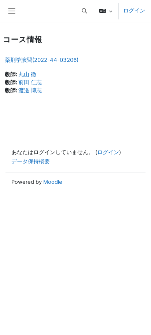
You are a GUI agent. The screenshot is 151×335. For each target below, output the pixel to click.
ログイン (134, 10)
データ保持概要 (30, 161)
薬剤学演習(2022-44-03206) (41, 59)
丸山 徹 (27, 74)
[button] (84, 11)
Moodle (52, 182)
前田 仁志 (30, 82)
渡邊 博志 (30, 90)
